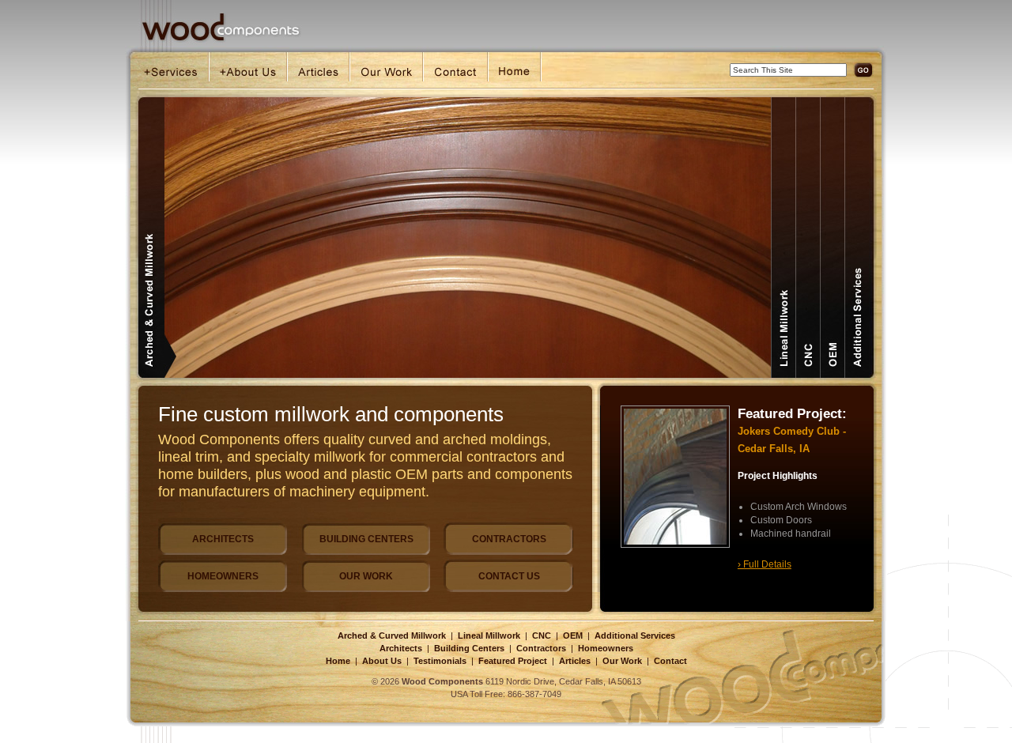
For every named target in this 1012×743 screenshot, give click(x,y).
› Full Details (764, 564)
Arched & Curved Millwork (392, 635)
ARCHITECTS (223, 539)
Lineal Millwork (489, 635)
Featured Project (512, 661)
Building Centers (469, 648)
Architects (401, 648)
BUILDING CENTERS (366, 539)
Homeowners (605, 648)
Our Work (622, 661)
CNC (541, 635)
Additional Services (635, 635)
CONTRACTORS (509, 539)
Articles (575, 661)
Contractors (541, 648)
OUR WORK (366, 576)
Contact (670, 661)
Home (338, 661)
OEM (573, 635)
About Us (382, 661)
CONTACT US (509, 576)
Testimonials (439, 661)
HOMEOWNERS (223, 576)
